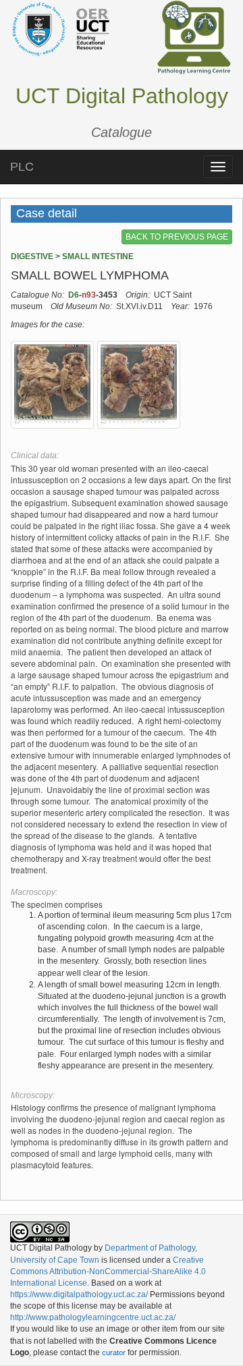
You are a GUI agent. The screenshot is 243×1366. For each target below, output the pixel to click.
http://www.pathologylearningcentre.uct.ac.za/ (93, 1317)
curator (114, 1352)
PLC (22, 166)
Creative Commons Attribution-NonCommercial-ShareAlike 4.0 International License (108, 1271)
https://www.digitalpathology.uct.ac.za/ (79, 1294)
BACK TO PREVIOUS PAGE (177, 237)
